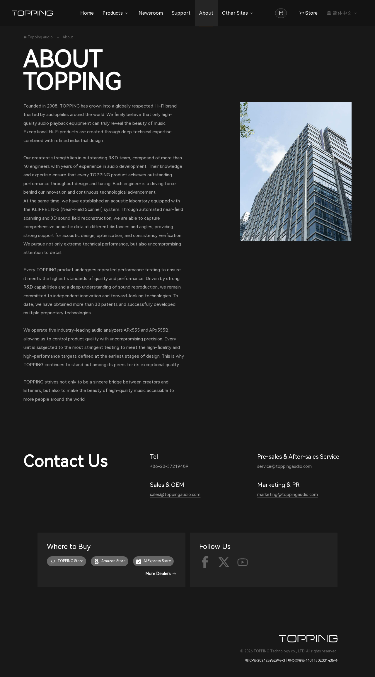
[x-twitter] (224, 562)
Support (181, 13)
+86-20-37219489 (169, 466)
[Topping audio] (34, 13)
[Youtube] (242, 562)
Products (112, 13)
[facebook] (205, 562)
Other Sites (235, 13)
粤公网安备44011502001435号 (313, 661)
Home (87, 13)
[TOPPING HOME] (281, 13)
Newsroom (151, 13)
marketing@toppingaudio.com (287, 494)
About (206, 13)
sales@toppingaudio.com (175, 494)
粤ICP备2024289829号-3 (265, 661)
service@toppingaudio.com (284, 466)
